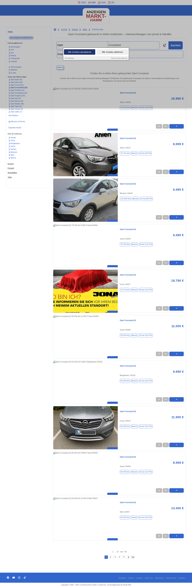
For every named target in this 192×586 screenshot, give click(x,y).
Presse (131, 578)
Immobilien (12, 173)
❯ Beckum (13, 152)
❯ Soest (12, 146)
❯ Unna (12, 140)
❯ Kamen (12, 149)
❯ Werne (12, 158)
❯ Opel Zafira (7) (15, 112)
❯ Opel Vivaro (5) (16, 109)
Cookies (181, 578)
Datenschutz (171, 578)
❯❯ (132, 557)
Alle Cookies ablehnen (112, 52)
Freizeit (11, 168)
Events (11, 164)
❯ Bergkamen (14, 143)
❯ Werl (11, 155)
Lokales (139, 578)
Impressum (159, 578)
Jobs (10, 177)
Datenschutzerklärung (119, 58)
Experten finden (15, 128)
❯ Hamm (12, 138)
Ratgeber (122, 578)
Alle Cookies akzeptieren (79, 52)
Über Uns (149, 578)
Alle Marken (13, 115)
